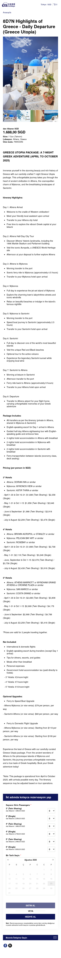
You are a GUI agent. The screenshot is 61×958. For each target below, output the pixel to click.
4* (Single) (15, 832)
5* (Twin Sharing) (15, 840)
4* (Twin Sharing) (15, 825)
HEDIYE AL (30, 916)
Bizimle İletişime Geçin (16, 937)
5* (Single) (15, 848)
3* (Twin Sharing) (15, 809)
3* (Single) (15, 817)
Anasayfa (7, 12)
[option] (10, 116)
